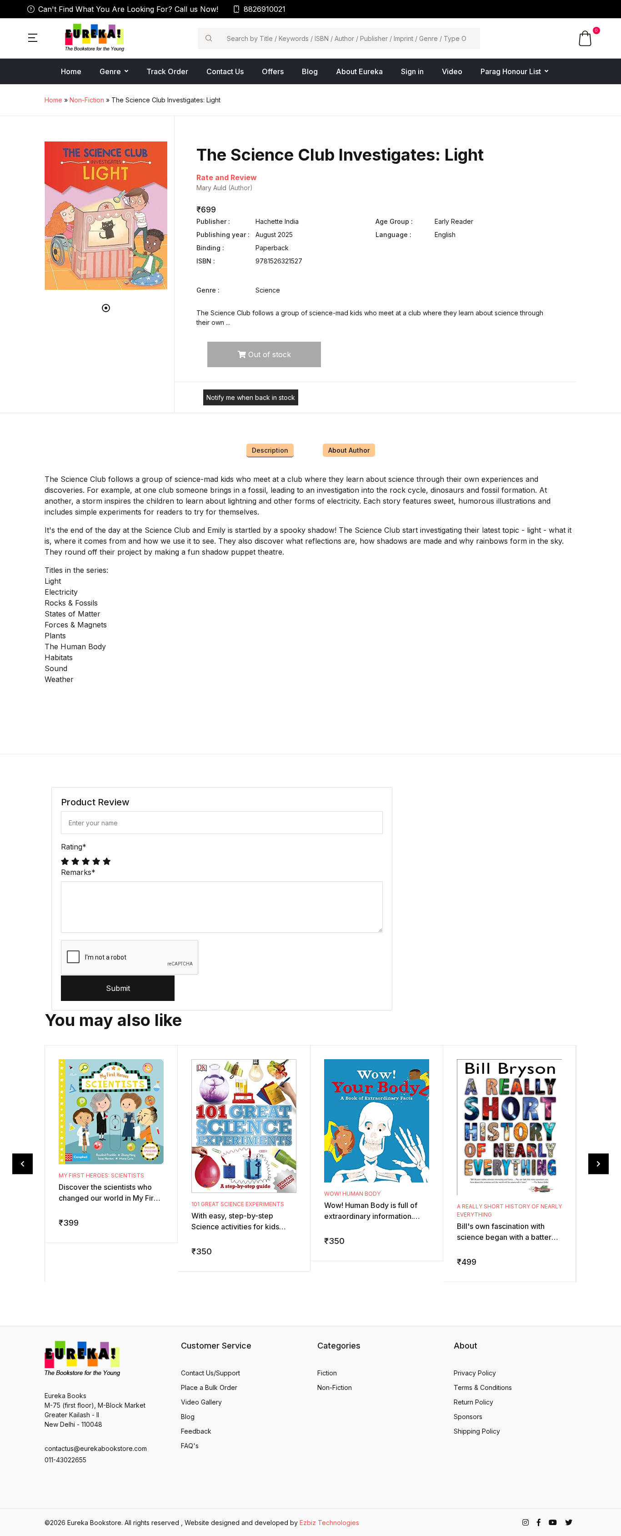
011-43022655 (65, 1460)
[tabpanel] (106, 215)
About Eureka (359, 71)
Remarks (78, 872)
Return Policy (473, 1402)
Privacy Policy (475, 1373)
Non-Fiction (87, 100)
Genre (110, 71)
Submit (118, 988)
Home (71, 71)
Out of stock (268, 354)
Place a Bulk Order (209, 1387)
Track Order (167, 71)
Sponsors (468, 1416)
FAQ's (190, 1446)
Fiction (327, 1373)
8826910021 (264, 9)
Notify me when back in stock (250, 397)
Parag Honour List (511, 71)
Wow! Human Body (352, 1193)
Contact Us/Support (210, 1373)
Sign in (412, 71)
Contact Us (225, 71)
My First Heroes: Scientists (101, 1175)
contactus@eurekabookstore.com (96, 1448)
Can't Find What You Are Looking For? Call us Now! (128, 9)
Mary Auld (211, 188)
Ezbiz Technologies (329, 1522)
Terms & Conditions (483, 1387)
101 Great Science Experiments (237, 1204)
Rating (73, 846)
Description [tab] (270, 450)
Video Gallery (201, 1402)
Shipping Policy (477, 1431)
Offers (273, 71)
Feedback (196, 1431)
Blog (310, 71)
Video (452, 71)
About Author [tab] (349, 450)
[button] (32, 36)
